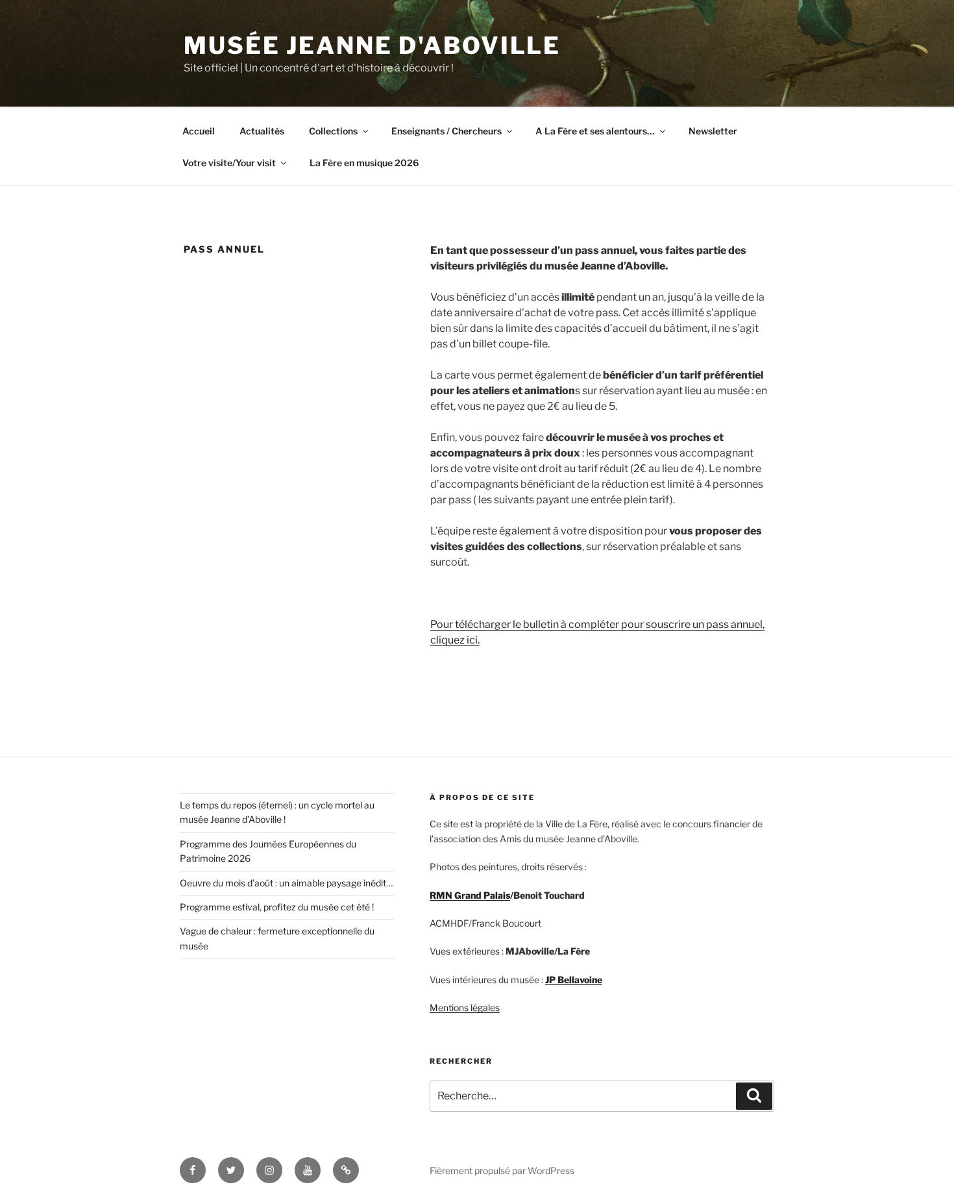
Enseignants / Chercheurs (446, 130)
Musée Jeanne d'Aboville (372, 45)
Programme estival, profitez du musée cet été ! (277, 906)
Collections (333, 130)
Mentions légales (465, 1007)
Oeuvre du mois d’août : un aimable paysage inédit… (286, 882)
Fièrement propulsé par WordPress (502, 1170)
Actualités (261, 130)
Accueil (198, 130)
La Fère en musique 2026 (364, 162)
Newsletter (713, 130)
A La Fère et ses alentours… (595, 130)
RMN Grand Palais (470, 895)
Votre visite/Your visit (229, 162)
